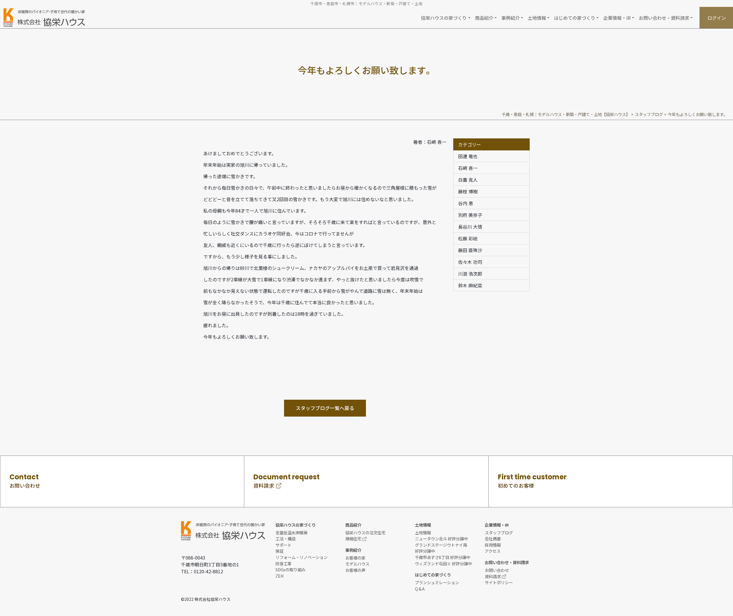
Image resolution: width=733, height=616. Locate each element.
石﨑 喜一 (468, 167)
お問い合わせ (497, 570)
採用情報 (493, 545)
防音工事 (283, 563)
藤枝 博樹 (468, 191)
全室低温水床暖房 (291, 532)
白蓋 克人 (468, 179)
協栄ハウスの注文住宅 (365, 532)
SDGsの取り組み (290, 569)
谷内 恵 (465, 203)
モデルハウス (357, 564)
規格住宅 (353, 538)
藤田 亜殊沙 (470, 250)
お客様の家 (355, 558)
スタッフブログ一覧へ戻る (325, 408)
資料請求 (493, 576)
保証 (279, 551)
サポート (283, 545)
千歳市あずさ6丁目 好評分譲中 (442, 557)
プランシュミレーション (437, 582)
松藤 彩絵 (468, 238)
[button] (445, 17)
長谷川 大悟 (470, 226)
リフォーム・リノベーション (301, 557)
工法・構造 (285, 538)
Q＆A (420, 589)
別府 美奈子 (470, 214)
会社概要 (493, 538)
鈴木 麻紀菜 (470, 285)
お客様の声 (355, 570)
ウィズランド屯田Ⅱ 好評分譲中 (443, 563)
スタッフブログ (499, 532)
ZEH (279, 576)
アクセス (493, 551)
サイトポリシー (499, 582)
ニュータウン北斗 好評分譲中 (441, 538)
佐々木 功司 (470, 261)
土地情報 (423, 532)
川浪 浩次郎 (470, 273)
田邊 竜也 (468, 156)
